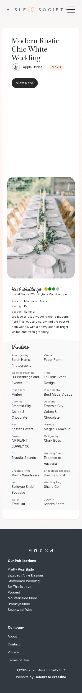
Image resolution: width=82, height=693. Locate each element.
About (12, 636)
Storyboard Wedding (24, 581)
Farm (27, 306)
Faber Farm (53, 360)
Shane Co (51, 486)
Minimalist (31, 301)
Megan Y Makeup (57, 429)
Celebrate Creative (50, 677)
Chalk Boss (52, 440)
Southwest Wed (20, 610)
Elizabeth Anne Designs (26, 575)
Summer (30, 311)
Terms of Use (18, 660)
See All (57, 67)
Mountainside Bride (22, 598)
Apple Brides (33, 67)
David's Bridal (54, 475)
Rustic (44, 301)
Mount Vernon (58, 294)
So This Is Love (19, 587)
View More (24, 83)
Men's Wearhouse (26, 475)
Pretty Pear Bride (21, 569)
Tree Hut (18, 504)
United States (20, 294)
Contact (14, 644)
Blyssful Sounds (24, 458)
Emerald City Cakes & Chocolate (21, 411)
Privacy (13, 652)
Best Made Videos (58, 394)
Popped (14, 592)
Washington (38, 294)
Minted (17, 394)
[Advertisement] (41, 134)
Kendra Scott (54, 504)
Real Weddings (26, 289)
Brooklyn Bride (19, 604)
